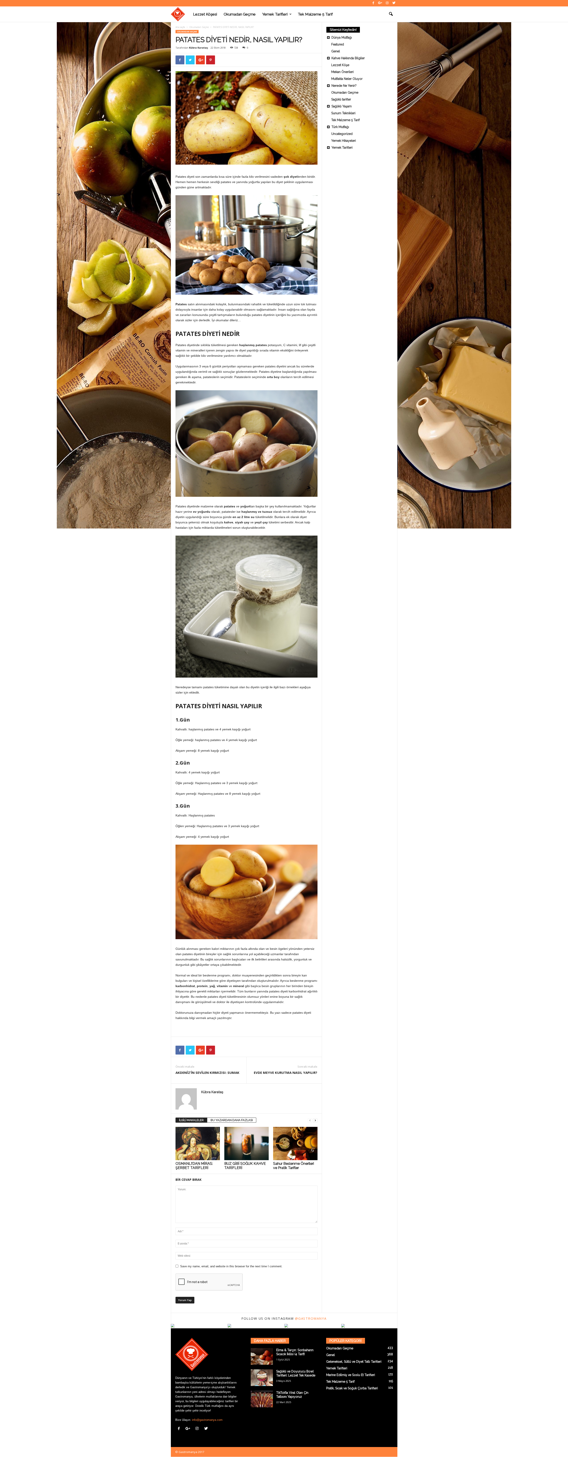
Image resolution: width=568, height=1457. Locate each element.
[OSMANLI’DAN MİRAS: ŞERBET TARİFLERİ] (198, 1143)
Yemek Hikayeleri (343, 140)
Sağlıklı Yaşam (341, 106)
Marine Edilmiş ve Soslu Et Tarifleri (350, 1375)
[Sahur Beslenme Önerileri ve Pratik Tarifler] (295, 1143)
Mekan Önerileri (342, 72)
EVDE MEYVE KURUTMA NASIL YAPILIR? (285, 1072)
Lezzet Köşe (340, 65)
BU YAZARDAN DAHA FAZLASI (232, 1120)
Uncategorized (342, 134)
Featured (337, 44)
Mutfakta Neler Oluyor (347, 79)
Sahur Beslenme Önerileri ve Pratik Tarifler (293, 1165)
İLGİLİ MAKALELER (191, 1120)
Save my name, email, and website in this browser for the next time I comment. (231, 1266)
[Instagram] (387, 3)
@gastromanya (311, 1318)
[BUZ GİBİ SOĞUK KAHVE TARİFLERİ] (246, 1143)
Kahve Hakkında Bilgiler (348, 58)
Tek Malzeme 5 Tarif (315, 14)
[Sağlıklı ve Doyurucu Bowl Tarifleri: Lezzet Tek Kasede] (262, 1377)
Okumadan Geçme (240, 14)
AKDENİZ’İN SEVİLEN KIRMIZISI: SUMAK (207, 1072)
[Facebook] (373, 3)
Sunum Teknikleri (343, 113)
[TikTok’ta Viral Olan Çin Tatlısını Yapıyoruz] (262, 1399)
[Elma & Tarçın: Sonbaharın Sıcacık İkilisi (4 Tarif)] (262, 1356)
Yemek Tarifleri (275, 14)
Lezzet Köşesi (205, 14)
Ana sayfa (180, 27)
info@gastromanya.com (207, 1420)
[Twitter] (394, 3)
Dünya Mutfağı (341, 37)
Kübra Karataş (198, 47)
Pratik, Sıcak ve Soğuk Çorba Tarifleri (352, 1388)
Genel (335, 51)
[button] (391, 14)
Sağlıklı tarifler (341, 99)
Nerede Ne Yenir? (344, 85)
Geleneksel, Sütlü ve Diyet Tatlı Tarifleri (353, 1361)
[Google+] (380, 3)
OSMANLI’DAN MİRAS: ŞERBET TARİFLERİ (194, 1165)
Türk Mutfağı (340, 127)
